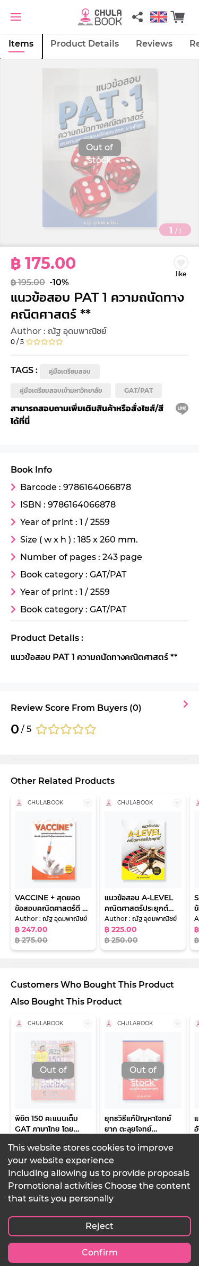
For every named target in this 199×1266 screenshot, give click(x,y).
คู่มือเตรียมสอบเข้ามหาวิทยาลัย (61, 390)
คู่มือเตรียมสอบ (70, 371)
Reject (99, 1226)
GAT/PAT (138, 390)
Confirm (100, 1252)
